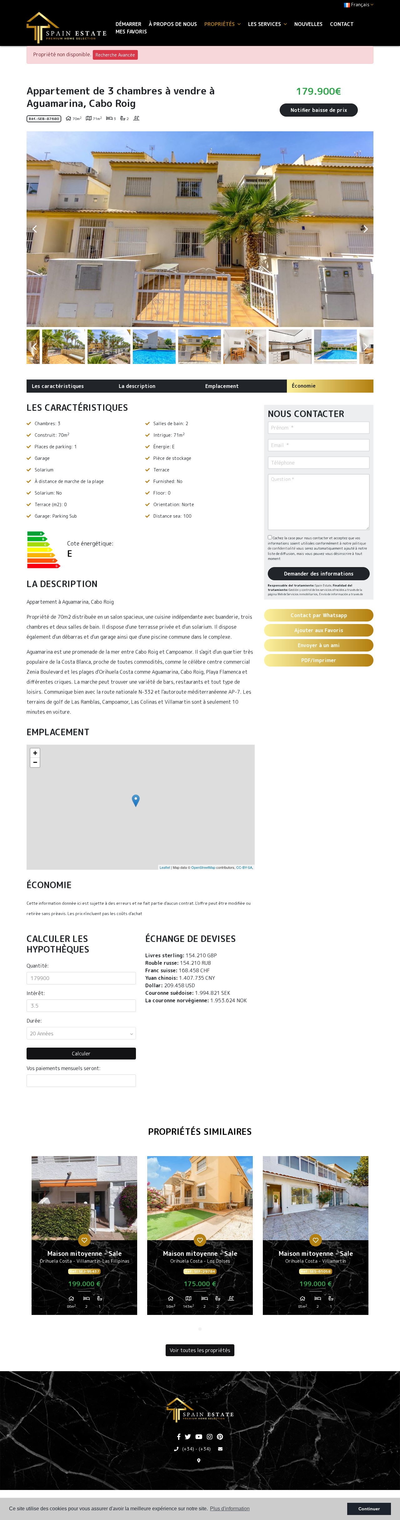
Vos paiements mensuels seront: (64, 1068)
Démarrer (128, 24)
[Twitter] (188, 1437)
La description (137, 386)
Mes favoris (131, 31)
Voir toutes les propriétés (200, 1350)
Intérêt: (36, 993)
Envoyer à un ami (319, 645)
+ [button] (35, 753)
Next (365, 229)
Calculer (81, 1053)
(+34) (188, 1449)
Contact (342, 24)
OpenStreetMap (203, 867)
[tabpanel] (84, 1238)
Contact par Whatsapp (319, 615)
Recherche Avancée (115, 55)
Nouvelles (308, 24)
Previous (34, 229)
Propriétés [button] (220, 24)
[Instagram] (209, 1437)
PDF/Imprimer (318, 660)
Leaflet (165, 867)
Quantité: (38, 965)
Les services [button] (265, 24)
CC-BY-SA (244, 867)
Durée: (34, 1020)
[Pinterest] (220, 1437)
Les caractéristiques (58, 386)
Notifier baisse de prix (319, 110)
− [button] (35, 762)
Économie (304, 385)
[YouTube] (198, 1437)
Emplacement (222, 386)
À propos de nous (173, 24)
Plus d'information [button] (230, 1508)
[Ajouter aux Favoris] (84, 1240)
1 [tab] (200, 1329)
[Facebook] (178, 1437)
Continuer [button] (369, 1508)
